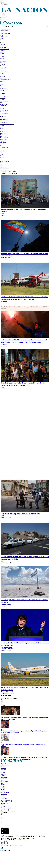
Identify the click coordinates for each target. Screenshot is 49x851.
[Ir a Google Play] (5, 830)
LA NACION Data (4, 36)
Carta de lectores (4, 122)
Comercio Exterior (4, 49)
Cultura (2, 66)
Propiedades (3, 47)
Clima (1, 35)
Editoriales (2, 76)
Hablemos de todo (4, 72)
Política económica (6, 604)
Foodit (3, 18)
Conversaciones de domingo (7, 124)
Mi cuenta (4, 21)
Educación (2, 64)
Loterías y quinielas (4, 101)
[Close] (2, 700)
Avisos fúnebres (4, 119)
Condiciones (17, 839)
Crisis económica (11, 171)
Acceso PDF (3, 116)
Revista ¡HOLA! (3, 133)
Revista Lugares (4, 134)
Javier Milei (4, 344)
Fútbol (1, 84)
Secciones (4, 16)
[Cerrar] (21, 24)
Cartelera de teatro (4, 111)
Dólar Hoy (2, 44)
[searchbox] (24, 26)
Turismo (2, 95)
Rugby (1, 85)
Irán (2, 561)
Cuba (2, 213)
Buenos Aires (3, 61)
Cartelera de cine (4, 110)
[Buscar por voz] (47, 26)
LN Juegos (2, 93)
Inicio (3, 14)
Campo (1, 46)
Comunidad (3, 67)
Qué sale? (2, 108)
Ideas (1, 127)
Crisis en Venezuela (6, 255)
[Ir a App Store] (5, 833)
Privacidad (22, 839)
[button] (24, 95)
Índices (1, 52)
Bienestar (2, 69)
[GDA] (4, 844)
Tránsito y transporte (5, 33)
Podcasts (2, 102)
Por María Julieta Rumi (7, 692)
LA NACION (4, 171)
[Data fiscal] (2, 848)
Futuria (1, 43)
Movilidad (2, 50)
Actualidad (4, 301)
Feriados (2, 99)
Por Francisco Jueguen (6, 647)
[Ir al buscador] (2, 6)
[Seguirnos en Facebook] (2, 814)
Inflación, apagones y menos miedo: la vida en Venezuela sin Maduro (24, 254)
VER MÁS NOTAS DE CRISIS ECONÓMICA (9, 698)
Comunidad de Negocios (7, 648)
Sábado (2, 125)
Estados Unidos (4, 56)
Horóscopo (2, 98)
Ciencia (1, 70)
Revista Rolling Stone (5, 138)
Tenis (1, 87)
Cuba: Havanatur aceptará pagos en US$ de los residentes (20, 514)
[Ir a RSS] (2, 826)
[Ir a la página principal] (24, 12)
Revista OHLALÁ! (4, 131)
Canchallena (3, 89)
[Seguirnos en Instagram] (2, 822)
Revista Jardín (3, 139)
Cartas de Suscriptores (5, 79)
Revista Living (3, 136)
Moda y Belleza (3, 104)
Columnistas (3, 78)
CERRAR (1, 0)
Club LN (3, 19)
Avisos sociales (3, 121)
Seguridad (2, 62)
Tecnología (2, 96)
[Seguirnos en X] (2, 818)
